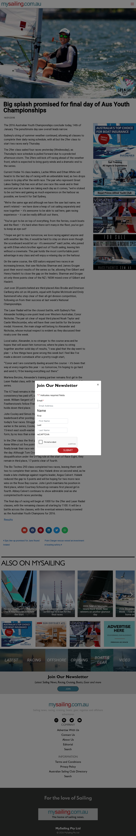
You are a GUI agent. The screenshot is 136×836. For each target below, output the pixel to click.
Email (40, 400)
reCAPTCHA (43, 434)
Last (39, 425)
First (39, 415)
